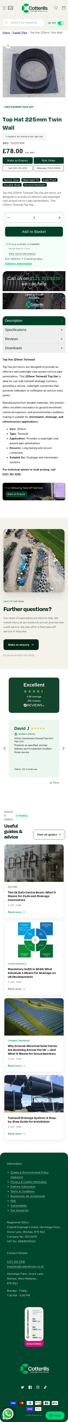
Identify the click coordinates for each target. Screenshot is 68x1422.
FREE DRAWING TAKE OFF (18, 107)
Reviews (11, 339)
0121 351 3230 (16, 1261)
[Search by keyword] (6, 22)
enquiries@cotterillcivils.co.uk (25, 1266)
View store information (22, 253)
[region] (34, 748)
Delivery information (18, 263)
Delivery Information (22, 1186)
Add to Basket (34, 232)
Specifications (15, 330)
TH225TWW (17, 143)
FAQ (13, 1200)
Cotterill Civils (37, 1415)
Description (13, 321)
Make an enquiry (18, 644)
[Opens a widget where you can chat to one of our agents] (55, 1415)
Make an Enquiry (17, 160)
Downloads (13, 348)
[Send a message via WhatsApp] (8, 1413)
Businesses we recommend (27, 1196)
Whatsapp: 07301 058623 (49, 168)
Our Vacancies (19, 1210)
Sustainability (18, 1205)
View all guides (47, 834)
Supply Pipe (19, 32)
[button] (4, 8)
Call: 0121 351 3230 (17, 168)
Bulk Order (48, 160)
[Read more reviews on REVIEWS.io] (34, 706)
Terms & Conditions (22, 1191)
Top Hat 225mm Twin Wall (46, 32)
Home (6, 32)
